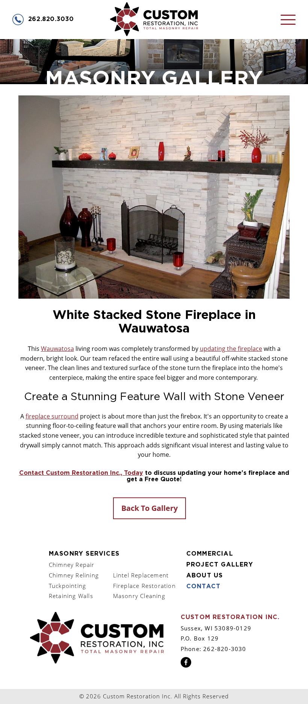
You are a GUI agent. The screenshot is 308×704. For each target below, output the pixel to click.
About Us (204, 576)
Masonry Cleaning (139, 596)
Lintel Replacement (141, 575)
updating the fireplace (231, 348)
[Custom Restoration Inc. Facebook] (186, 665)
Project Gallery (219, 565)
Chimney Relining (74, 575)
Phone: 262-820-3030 (213, 649)
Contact (203, 586)
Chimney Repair (72, 564)
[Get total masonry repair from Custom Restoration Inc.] (97, 661)
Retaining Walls (71, 596)
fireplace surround (52, 416)
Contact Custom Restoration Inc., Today (81, 473)
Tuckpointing (67, 585)
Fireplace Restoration (144, 585)
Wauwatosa (57, 348)
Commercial (209, 554)
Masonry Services (84, 554)
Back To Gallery (149, 508)
